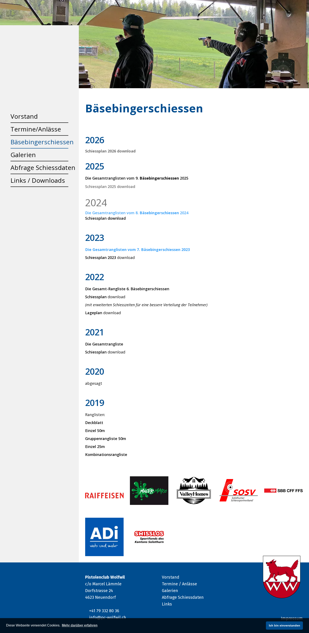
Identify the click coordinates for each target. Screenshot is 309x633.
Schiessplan (96, 296)
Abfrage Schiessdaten (183, 597)
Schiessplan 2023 (101, 257)
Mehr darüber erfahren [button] (80, 625)
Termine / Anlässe (179, 583)
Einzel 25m (95, 446)
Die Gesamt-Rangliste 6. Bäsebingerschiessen (127, 288)
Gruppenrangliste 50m (105, 438)
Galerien (170, 590)
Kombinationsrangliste (106, 454)
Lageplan (93, 312)
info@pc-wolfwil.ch (107, 617)
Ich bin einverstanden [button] (284, 625)
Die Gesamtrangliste (104, 344)
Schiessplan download (105, 218)
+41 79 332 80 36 (104, 610)
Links (167, 604)
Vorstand (170, 577)
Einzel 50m (95, 430)
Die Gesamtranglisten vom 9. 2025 (136, 178)
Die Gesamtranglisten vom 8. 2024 (136, 213)
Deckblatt (94, 422)
